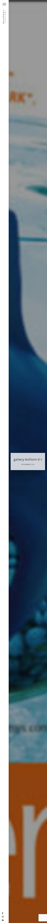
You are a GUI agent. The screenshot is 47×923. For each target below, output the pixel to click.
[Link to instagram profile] (3, 916)
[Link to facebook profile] (2, 913)
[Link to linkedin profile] (3, 920)
